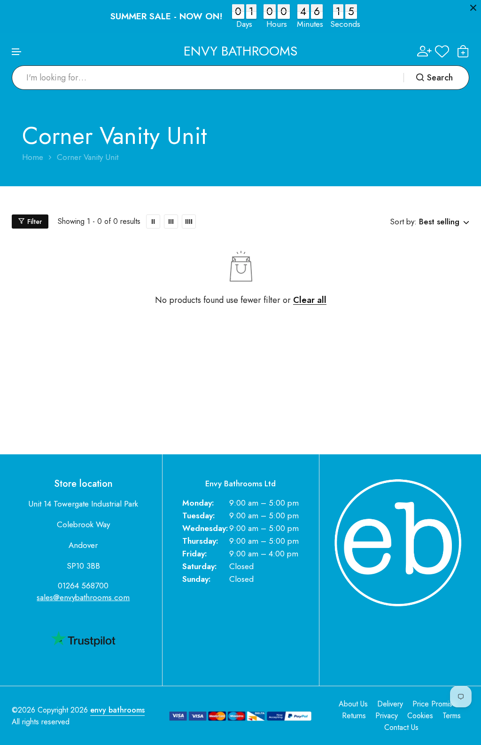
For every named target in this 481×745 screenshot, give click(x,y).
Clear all (309, 300)
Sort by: (403, 221)
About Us (353, 703)
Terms (451, 715)
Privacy (386, 715)
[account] (424, 51)
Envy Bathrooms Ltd (240, 483)
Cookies (420, 715)
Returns (354, 715)
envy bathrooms (117, 710)
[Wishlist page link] (442, 51)
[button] (17, 51)
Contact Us (401, 727)
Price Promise (434, 703)
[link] (153, 221)
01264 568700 (83, 585)
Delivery (390, 703)
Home (32, 157)
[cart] (463, 51)
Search (440, 77)
